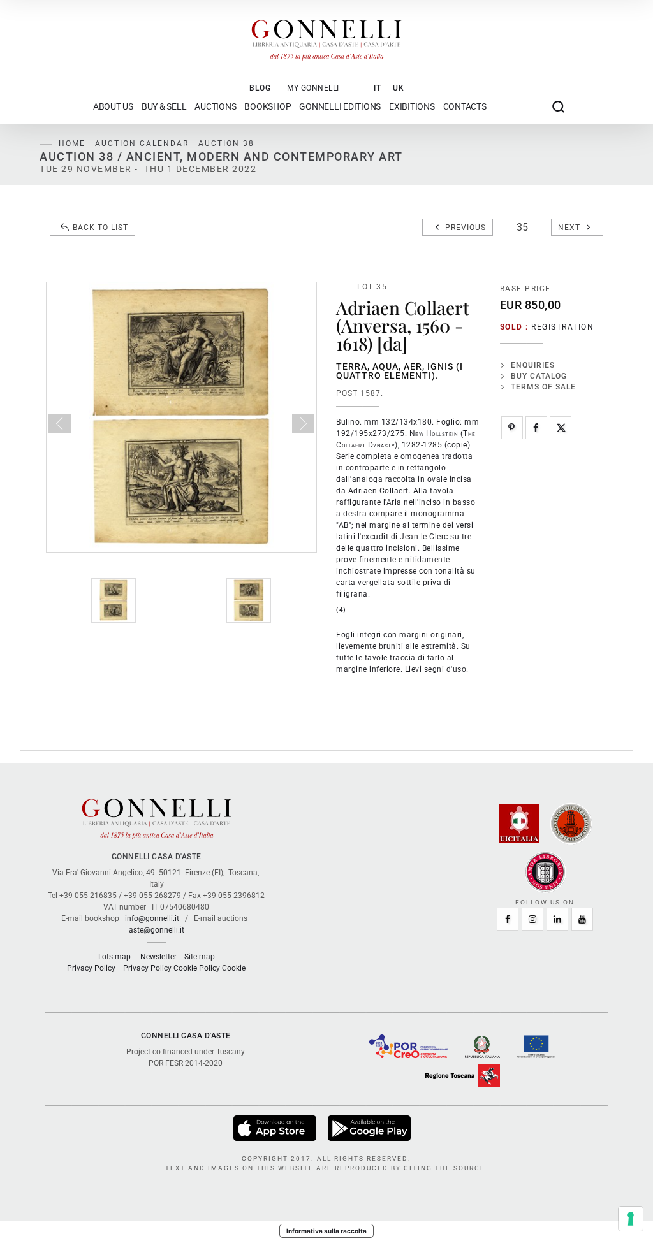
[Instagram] (532, 919)
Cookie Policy (196, 968)
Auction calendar (142, 143)
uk (398, 87)
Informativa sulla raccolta (326, 1231)
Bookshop (267, 107)
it (377, 87)
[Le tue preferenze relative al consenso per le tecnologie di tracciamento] (631, 1219)
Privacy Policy (91, 968)
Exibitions (412, 107)
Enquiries (533, 365)
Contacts (465, 107)
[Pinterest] (512, 427)
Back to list (100, 227)
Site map (199, 956)
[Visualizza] (275, 1128)
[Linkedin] (557, 919)
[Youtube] (582, 919)
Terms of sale (543, 386)
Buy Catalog (539, 376)
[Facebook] (536, 427)
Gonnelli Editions (340, 107)
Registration (562, 327)
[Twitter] (560, 427)
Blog (260, 87)
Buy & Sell (164, 107)
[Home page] (326, 37)
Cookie (234, 968)
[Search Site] (558, 107)
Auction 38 (226, 143)
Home (72, 143)
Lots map (114, 956)
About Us (113, 107)
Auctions (215, 107)
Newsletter (158, 956)
